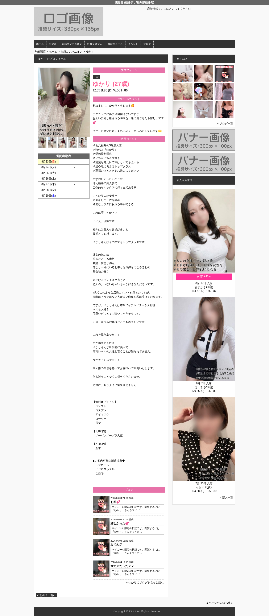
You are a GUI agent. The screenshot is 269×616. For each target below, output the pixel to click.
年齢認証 (40, 51)
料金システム (94, 43)
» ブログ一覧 (225, 123)
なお (199, 487)
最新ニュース (115, 43)
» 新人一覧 (226, 497)
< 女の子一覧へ (46, 595)
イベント (133, 43)
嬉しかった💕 (120, 523)
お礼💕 (115, 502)
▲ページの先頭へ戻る (219, 602)
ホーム (40, 43)
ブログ (147, 43)
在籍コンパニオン (72, 43)
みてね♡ (116, 544)
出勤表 (53, 43)
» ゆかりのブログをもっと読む (145, 582)
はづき (199, 387)
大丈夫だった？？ (122, 566)
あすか (199, 287)
